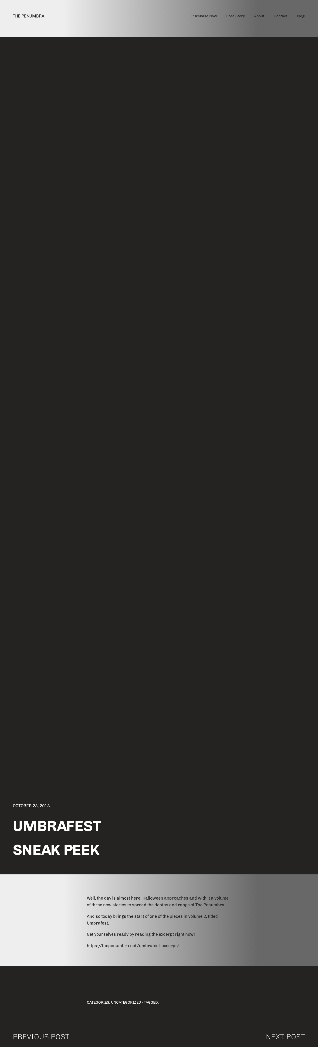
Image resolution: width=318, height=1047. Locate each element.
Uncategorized (126, 1002)
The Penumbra (28, 16)
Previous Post (41, 1036)
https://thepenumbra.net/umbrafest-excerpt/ (133, 945)
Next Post (285, 1036)
